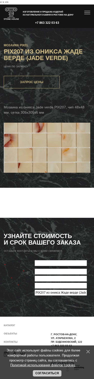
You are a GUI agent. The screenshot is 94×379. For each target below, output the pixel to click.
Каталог (9, 325)
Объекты (10, 333)
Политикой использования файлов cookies (42, 365)
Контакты (11, 341)
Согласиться (47, 373)
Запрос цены (31, 82)
